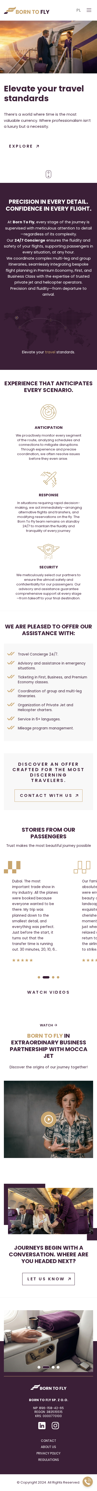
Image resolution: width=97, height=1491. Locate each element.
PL (78, 10)
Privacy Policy (48, 1453)
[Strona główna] (26, 10)
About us (48, 1447)
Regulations (48, 1460)
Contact (48, 1441)
